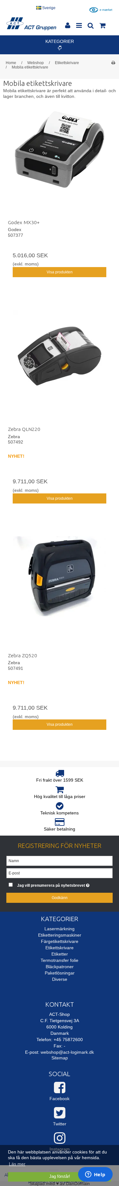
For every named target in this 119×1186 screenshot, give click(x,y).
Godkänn (60, 898)
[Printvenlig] (113, 63)
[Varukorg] (102, 26)
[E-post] (59, 872)
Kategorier (59, 41)
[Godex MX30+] (59, 159)
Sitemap (59, 1057)
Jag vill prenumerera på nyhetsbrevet (57, 884)
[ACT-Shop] (31, 23)
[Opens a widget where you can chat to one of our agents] (95, 1175)
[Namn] (59, 860)
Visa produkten (60, 272)
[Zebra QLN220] (59, 365)
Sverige (48, 8)
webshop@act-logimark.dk (67, 1052)
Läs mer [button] (17, 1163)
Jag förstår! (59, 1176)
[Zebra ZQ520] (59, 592)
